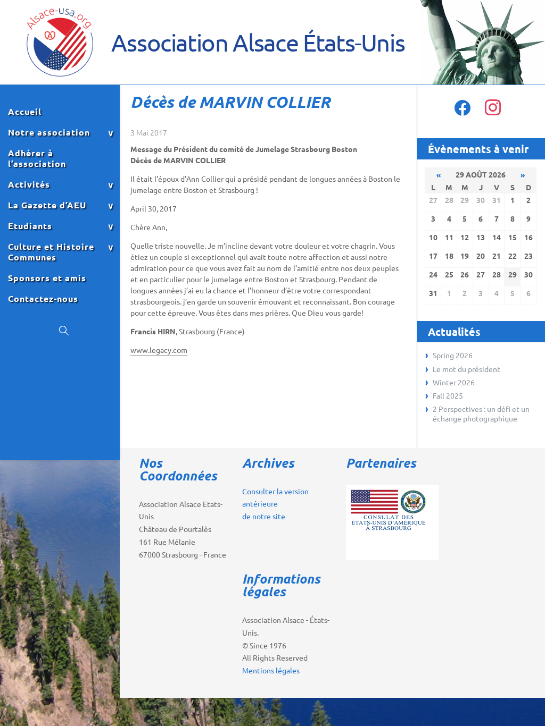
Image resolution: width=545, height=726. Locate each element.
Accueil (25, 111)
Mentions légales (271, 670)
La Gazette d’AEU (47, 205)
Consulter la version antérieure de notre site (275, 503)
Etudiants (30, 226)
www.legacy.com (158, 349)
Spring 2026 (453, 355)
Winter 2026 (454, 382)
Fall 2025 (448, 395)
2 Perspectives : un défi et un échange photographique (481, 413)
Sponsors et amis (47, 278)
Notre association (49, 132)
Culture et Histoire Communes (51, 252)
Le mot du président (466, 369)
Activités (29, 184)
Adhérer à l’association (37, 158)
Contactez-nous (43, 298)
